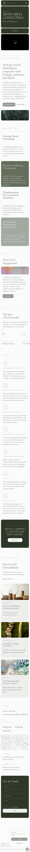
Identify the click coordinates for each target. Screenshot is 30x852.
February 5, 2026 (7, 602)
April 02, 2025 (6, 677)
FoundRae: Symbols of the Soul (11, 644)
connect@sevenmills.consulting (15, 714)
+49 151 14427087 (9, 711)
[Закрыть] (27, 849)
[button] (15, 31)
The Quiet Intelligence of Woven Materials (12, 607)
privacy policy (15, 807)
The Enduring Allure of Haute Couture (11, 682)
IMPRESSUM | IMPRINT (7, 846)
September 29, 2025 (8, 640)
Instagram (7, 726)
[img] (15, 667)
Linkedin (19, 726)
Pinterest (6, 730)
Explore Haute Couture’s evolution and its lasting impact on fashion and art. (13, 690)
